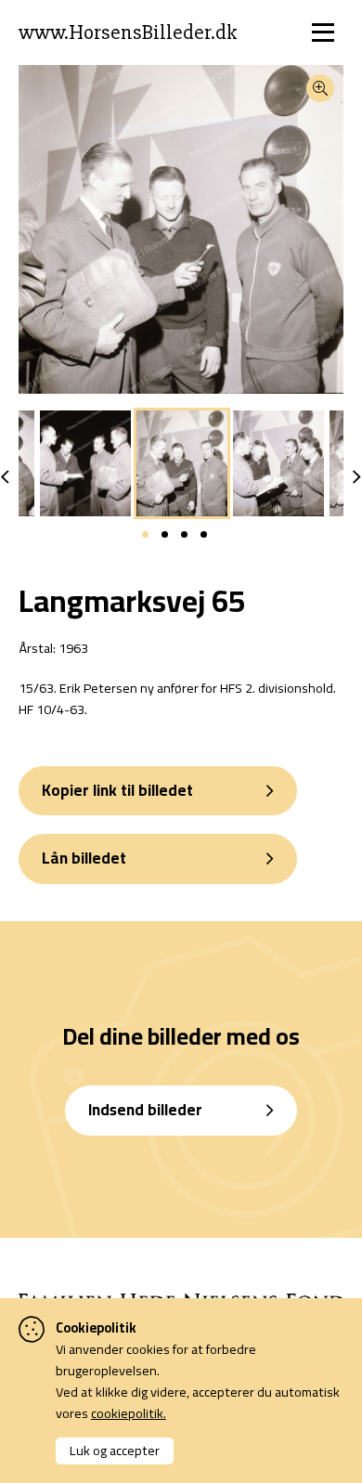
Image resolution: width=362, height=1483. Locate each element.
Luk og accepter (115, 1450)
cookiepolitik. (128, 1412)
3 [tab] (184, 534)
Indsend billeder (145, 1110)
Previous (5, 477)
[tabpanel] (182, 463)
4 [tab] (203, 534)
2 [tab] (165, 534)
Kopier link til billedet (117, 790)
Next (357, 477)
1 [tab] (145, 534)
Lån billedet (84, 858)
